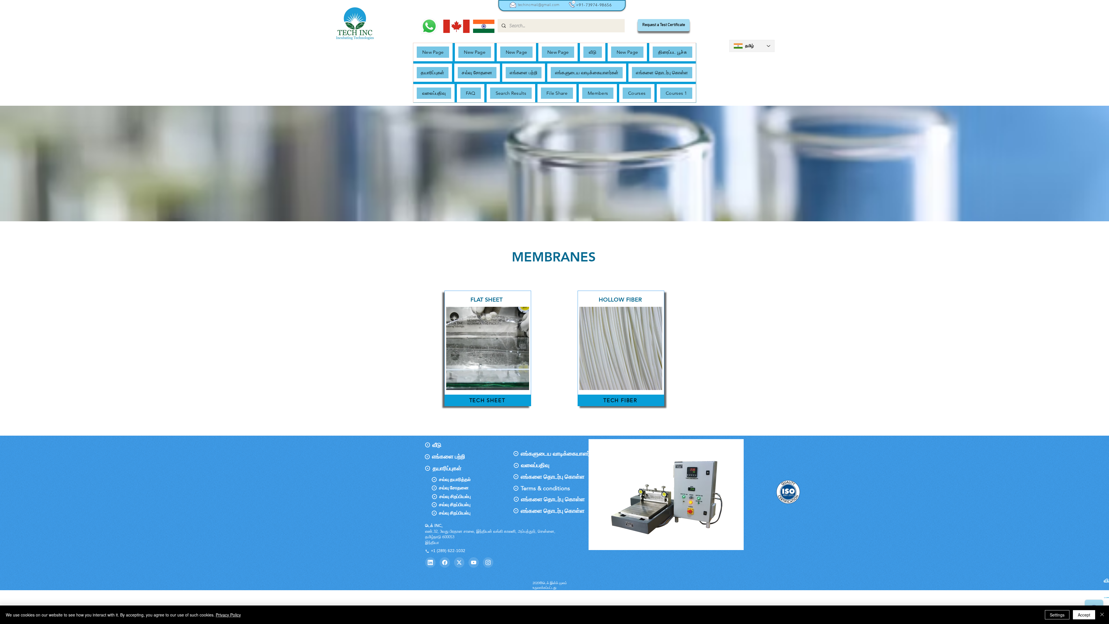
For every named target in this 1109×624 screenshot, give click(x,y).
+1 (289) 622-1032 (448, 550)
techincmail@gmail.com (538, 5)
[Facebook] (445, 562)
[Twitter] (459, 562)
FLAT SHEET (486, 299)
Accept (1084, 615)
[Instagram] (488, 562)
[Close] (1102, 614)
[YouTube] (473, 562)
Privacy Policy (228, 615)
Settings (1057, 615)
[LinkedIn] (430, 562)
